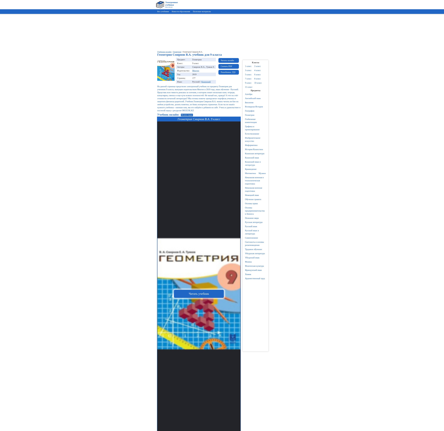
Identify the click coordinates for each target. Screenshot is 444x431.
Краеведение (250, 169)
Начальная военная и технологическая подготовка (254, 180)
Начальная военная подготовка (253, 189)
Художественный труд (255, 278)
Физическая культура (254, 266)
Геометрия (249, 115)
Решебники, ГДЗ (228, 72)
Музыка (262, 173)
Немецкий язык (252, 195)
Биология (249, 102)
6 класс (257, 74)
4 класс (257, 70)
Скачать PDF (226, 66)
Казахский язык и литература (253, 163)
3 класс (248, 70)
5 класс (248, 74)
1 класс (248, 66)
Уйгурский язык (252, 257)
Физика (248, 262)
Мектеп (195, 71)
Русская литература (253, 222)
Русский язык (251, 226)
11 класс (248, 87)
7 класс (248, 79)
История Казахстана (254, 149)
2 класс (257, 66)
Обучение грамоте (253, 199)
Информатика (251, 145)
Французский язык (253, 270)
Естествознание (252, 134)
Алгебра (248, 94)
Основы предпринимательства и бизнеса (255, 210)
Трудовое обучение (253, 249)
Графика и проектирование (252, 128)
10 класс (258, 83)
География (249, 111)
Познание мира (252, 218)
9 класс (248, 83)
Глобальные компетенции (251, 120)
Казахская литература (254, 153)
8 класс (257, 79)
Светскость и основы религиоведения (254, 243)
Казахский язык (252, 158)
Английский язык (253, 98)
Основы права (251, 203)
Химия (248, 274)
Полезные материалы (202, 11)
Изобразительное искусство (252, 139)
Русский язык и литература (252, 232)
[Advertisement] (433, 49)
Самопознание (251, 238)
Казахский (206, 82)
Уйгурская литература (255, 253)
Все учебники (163, 11)
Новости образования (181, 11)
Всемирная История (254, 106)
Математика (250, 173)
